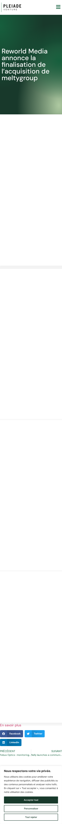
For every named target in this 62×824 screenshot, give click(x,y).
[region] (31, 795)
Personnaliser (31, 808)
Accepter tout (31, 800)
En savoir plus (10, 725)
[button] (11, 733)
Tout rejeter (31, 817)
